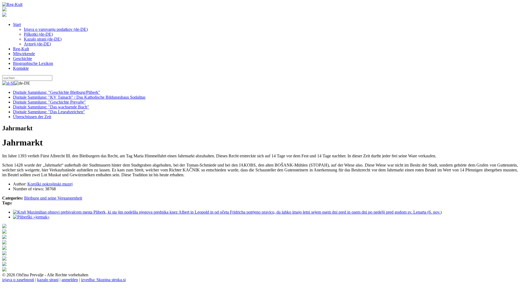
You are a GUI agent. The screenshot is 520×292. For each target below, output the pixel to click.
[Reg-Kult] (12, 4)
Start (17, 24)
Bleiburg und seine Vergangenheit (53, 198)
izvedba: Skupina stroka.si (103, 279)
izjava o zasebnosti (18, 279)
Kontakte (21, 68)
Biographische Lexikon (33, 63)
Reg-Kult (21, 49)
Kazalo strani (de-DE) (42, 39)
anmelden (69, 279)
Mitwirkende (24, 53)
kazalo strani (47, 279)
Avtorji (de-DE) (37, 44)
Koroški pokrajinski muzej (50, 184)
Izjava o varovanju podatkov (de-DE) (56, 29)
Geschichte (22, 58)
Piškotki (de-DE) (38, 34)
